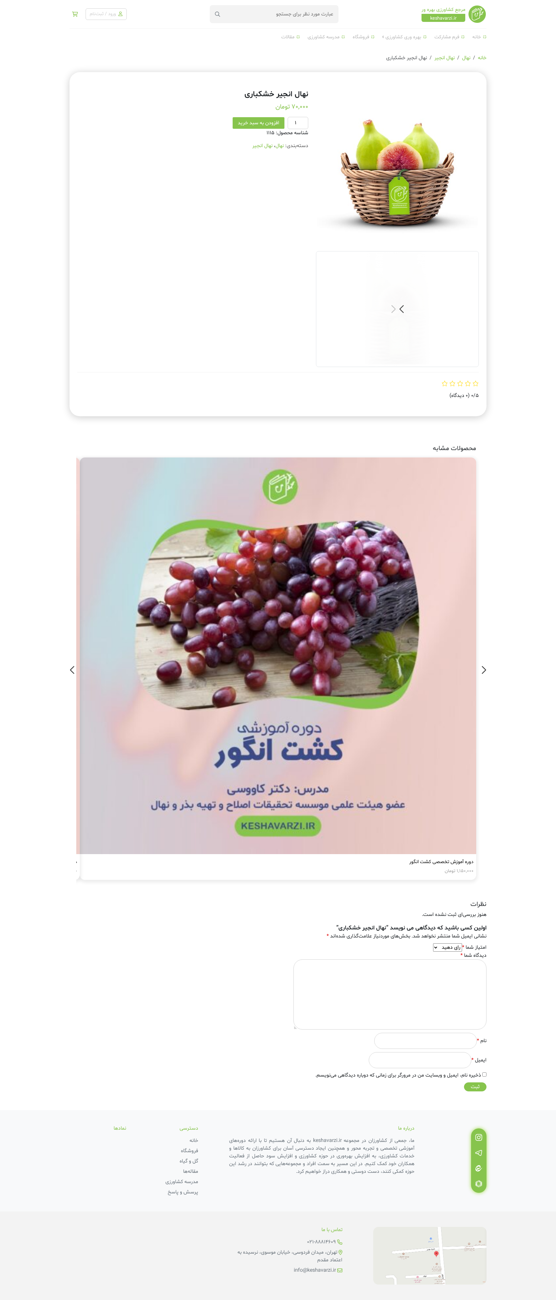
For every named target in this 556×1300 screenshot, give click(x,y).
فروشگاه (361, 37)
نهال (466, 57)
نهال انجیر (444, 57)
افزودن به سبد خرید (258, 123)
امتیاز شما (474, 947)
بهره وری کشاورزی (403, 37)
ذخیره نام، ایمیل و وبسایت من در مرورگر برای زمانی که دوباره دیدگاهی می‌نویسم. (398, 1075)
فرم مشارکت (446, 37)
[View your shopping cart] (75, 14)
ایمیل (478, 1060)
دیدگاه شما (473, 955)
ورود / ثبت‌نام (103, 14)
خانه (476, 37)
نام (481, 1040)
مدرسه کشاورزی (323, 37)
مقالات (287, 37)
